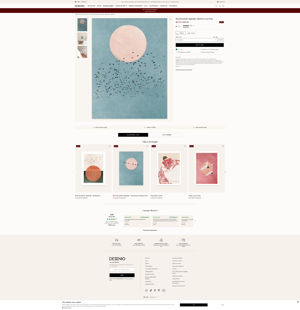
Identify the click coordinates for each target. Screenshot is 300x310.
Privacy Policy (119, 278)
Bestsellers (91, 6)
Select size (179, 37)
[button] (221, 40)
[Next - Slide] (225, 171)
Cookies (174, 269)
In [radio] (216, 37)
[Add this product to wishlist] (170, 19)
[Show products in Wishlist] (220, 6)
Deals (146, 6)
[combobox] (298, 302)
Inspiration (163, 6)
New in (99, 6)
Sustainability (148, 266)
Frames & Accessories (135, 6)
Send (122, 275)
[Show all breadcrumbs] (76, 14)
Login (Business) (149, 284)
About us (147, 258)
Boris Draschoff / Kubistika (87, 14)
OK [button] (193, 305)
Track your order (176, 263)
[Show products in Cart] (223, 6)
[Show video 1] (82, 52)
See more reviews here (150, 230)
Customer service (177, 260)
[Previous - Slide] (75, 171)
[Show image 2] (82, 38)
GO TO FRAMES (166, 135)
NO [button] (222, 305)
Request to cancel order (178, 286)
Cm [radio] (214, 37)
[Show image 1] (82, 24)
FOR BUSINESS (173, 6)
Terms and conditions (178, 266)
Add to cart (200, 45)
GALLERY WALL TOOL (133, 135)
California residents (177, 276)
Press (146, 260)
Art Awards (148, 281)
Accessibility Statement (151, 269)
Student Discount (149, 274)
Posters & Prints (108, 6)
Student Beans (149, 271)
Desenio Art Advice (177, 258)
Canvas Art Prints (121, 6)
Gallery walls (154, 6)
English (84, 1)
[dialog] (150, 305)
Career (147, 263)
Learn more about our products (184, 69)
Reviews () (186, 27)
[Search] (216, 6)
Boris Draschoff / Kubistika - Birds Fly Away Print (105, 14)
